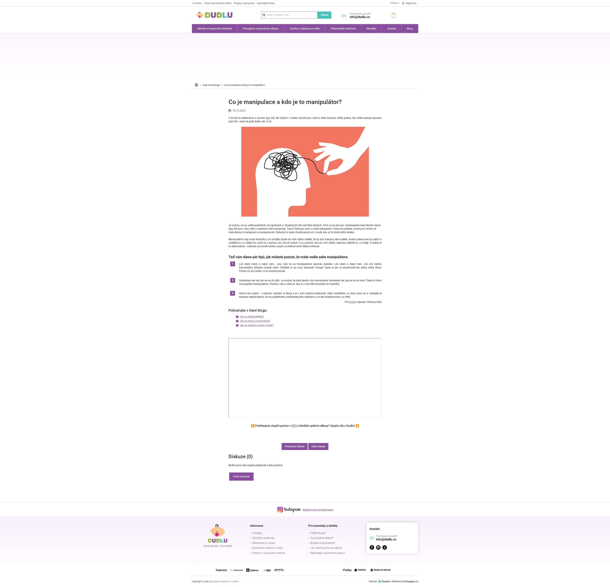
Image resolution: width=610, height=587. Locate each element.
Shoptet (386, 581)
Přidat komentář (241, 476)
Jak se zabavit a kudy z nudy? (257, 325)
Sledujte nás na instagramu (317, 509)
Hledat (324, 14)
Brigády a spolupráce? (322, 542)
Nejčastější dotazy (266, 3)
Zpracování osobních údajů (267, 547)
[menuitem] (214, 28)
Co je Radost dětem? (321, 537)
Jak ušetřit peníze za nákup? (326, 547)
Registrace (411, 3)
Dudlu (352, 301)
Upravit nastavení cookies (225, 581)
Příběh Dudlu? (318, 533)
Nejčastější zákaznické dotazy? (327, 552)
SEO (294, 425)
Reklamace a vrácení (263, 542)
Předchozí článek (294, 446)
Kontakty (197, 3)
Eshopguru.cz (411, 581)
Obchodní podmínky (263, 537)
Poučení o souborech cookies (268, 552)
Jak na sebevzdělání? (252, 316)
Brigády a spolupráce (244, 3)
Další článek (318, 446)
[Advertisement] (305, 57)
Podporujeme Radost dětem (218, 3)
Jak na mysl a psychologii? (255, 320)
